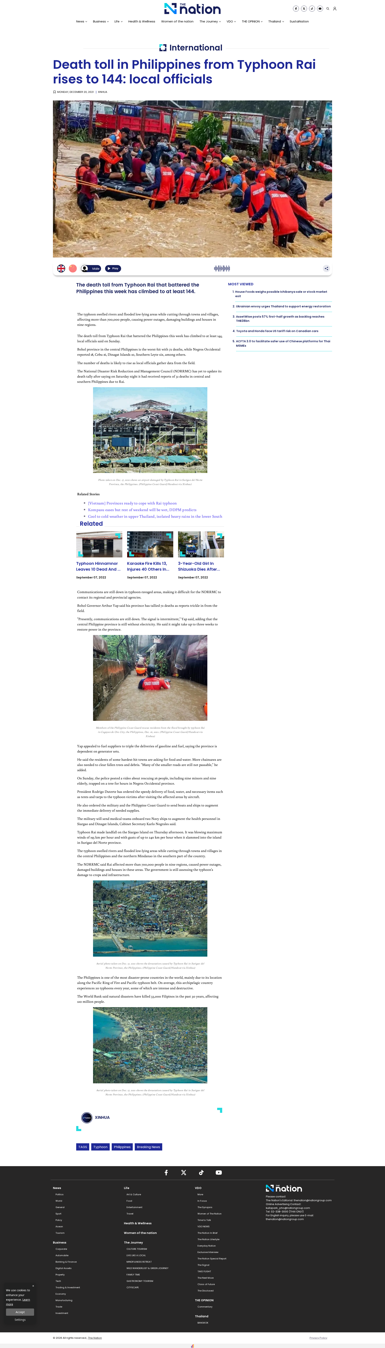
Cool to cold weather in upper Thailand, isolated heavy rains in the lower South (155, 516)
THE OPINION (251, 21)
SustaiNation (299, 21)
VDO (230, 21)
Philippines (122, 1147)
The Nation (95, 1338)
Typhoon (100, 1147)
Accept (20, 1312)
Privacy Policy (318, 1338)
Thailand (274, 21)
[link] (99, 558)
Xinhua (102, 92)
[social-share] (296, 9)
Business (99, 21)
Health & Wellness (141, 21)
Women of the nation (177, 21)
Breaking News (148, 1147)
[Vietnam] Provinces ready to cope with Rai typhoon (132, 502)
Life (117, 21)
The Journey (209, 21)
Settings (20, 1320)
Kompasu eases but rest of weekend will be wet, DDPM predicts (142, 509)
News (80, 21)
